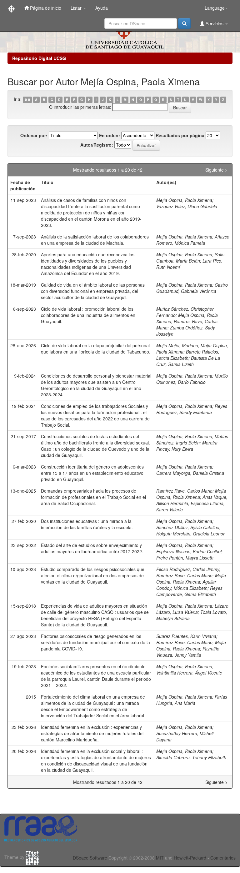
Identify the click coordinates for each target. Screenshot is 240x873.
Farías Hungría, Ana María (191, 700)
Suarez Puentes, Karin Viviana (186, 636)
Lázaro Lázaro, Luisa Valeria (192, 609)
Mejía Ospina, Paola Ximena (184, 200)
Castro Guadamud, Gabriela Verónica (192, 288)
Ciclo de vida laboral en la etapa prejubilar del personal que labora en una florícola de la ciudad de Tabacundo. (95, 348)
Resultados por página (180, 135)
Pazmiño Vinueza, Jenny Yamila (187, 651)
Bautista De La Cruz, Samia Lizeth (188, 361)
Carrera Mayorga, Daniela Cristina (190, 473)
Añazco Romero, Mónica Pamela (192, 239)
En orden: (109, 135)
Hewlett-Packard (190, 858)
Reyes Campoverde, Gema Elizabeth (189, 591)
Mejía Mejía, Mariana (177, 345)
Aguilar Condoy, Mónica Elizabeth (186, 585)
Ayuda (101, 8)
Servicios (214, 23)
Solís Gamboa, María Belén (190, 257)
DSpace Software (90, 858)
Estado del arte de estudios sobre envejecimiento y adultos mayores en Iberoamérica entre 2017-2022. (92, 548)
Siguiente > (216, 170)
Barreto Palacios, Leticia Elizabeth (187, 355)
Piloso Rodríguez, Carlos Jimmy (187, 569)
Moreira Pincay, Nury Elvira (187, 445)
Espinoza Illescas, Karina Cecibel (189, 551)
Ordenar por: (34, 135)
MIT (160, 858)
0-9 (27, 99)
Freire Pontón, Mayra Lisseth (184, 557)
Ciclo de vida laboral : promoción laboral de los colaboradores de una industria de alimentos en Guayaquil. (88, 315)
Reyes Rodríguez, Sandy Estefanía (191, 409)
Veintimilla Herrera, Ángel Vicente (189, 673)
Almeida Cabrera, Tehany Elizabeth (191, 757)
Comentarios (223, 858)
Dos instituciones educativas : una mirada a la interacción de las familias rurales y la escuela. (87, 524)
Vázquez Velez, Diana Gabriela (186, 206)
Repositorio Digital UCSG (39, 58)
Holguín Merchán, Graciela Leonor (190, 533)
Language (215, 8)
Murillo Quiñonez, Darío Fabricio (192, 379)
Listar (77, 8)
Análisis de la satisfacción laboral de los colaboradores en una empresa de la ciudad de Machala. (95, 239)
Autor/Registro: (96, 145)
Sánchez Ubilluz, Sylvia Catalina (187, 527)
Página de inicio (45, 8)
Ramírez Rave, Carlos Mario (184, 491)
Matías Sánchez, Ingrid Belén (192, 439)
